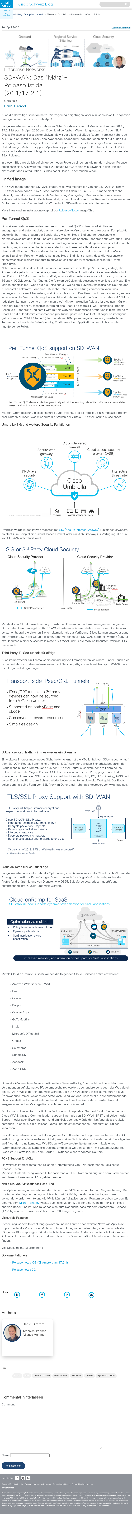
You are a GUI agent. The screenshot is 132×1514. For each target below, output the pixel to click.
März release (60, 1376)
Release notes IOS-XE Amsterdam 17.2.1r (40, 1262)
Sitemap (28, 1484)
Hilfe (22, 1484)
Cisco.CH (6, 10)
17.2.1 (17, 1376)
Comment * (9, 1404)
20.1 (27, 1376)
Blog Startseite (6, 14)
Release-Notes (69, 210)
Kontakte (5, 1484)
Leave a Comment (121, 28)
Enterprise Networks (34, 14)
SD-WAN (76, 1376)
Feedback (14, 1484)
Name (6, 1455)
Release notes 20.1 (25, 1269)
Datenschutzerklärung (62, 1484)
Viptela (89, 1376)
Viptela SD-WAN (106, 1376)
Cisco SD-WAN (42, 1376)
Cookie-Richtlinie (78, 1484)
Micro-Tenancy (29, 1202)
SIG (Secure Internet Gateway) (79, 530)
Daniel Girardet (15, 106)
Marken (90, 1484)
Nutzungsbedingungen (42, 1484)
